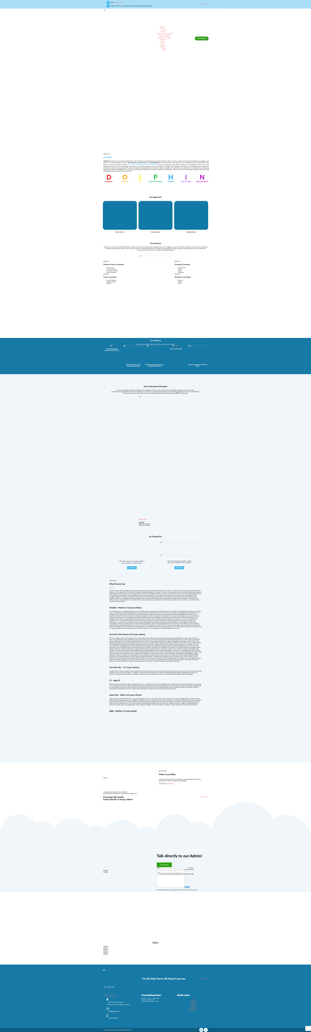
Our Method (193, 1004)
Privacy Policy (193, 1008)
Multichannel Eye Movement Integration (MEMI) (154, 365)
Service (162, 32)
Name (158, 868)
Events (162, 41)
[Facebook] (201, 1030)
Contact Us (162, 45)
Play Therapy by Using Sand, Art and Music (133, 365)
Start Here (204, 978)
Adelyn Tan (143, 519)
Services (193, 1002)
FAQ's (193, 1005)
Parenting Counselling (164, 35)
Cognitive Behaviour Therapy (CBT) (197, 365)
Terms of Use (193, 1010)
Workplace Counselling (164, 38)
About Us (162, 28)
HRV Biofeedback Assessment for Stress (112, 349)
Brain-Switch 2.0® (176, 349)
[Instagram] (206, 1030)
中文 (164, 50)
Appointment (205, 4)
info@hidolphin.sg (119, 2)
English (162, 47)
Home (162, 26)
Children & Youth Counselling (164, 33)
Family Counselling (164, 36)
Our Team (164, 30)
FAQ (162, 43)
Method (162, 39)
